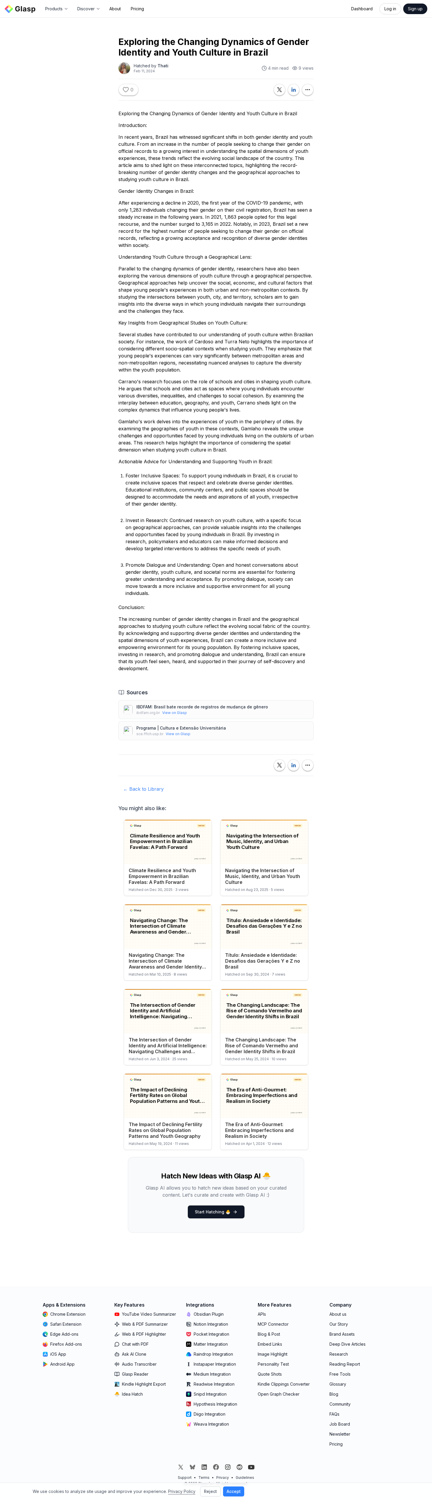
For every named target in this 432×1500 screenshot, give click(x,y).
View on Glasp (174, 712)
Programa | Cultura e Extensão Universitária (181, 727)
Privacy (222, 1477)
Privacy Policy (181, 1491)
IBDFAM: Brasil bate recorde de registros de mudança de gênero (202, 706)
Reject (210, 1491)
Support (185, 1477)
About (115, 8)
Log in (390, 8)
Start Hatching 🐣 (212, 1211)
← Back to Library (143, 789)
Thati (163, 65)
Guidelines (245, 1477)
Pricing (137, 8)
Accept (234, 1491)
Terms (204, 1477)
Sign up (415, 8)
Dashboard (362, 8)
